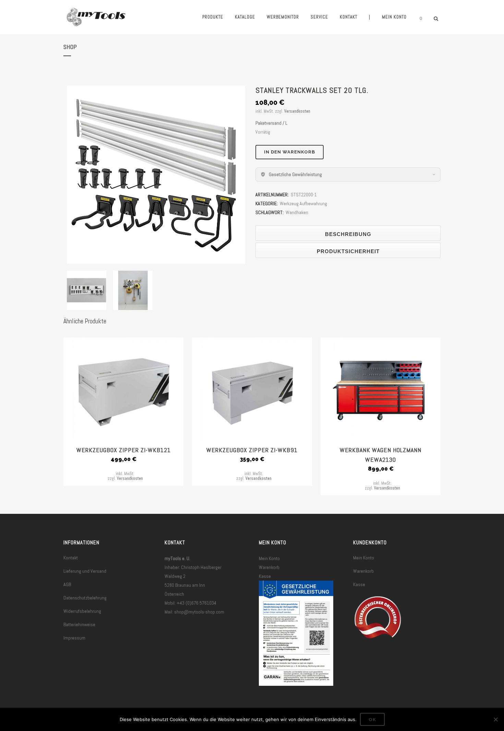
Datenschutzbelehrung (85, 598)
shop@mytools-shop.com (199, 612)
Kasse (265, 576)
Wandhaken (297, 212)
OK (372, 719)
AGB (67, 584)
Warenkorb (269, 567)
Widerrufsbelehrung (82, 611)
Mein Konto (269, 558)
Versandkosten (297, 111)
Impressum (74, 638)
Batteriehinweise (79, 624)
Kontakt (70, 558)
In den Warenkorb (289, 151)
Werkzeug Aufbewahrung (303, 203)
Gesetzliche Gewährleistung (295, 174)
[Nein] (495, 719)
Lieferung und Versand (84, 571)
